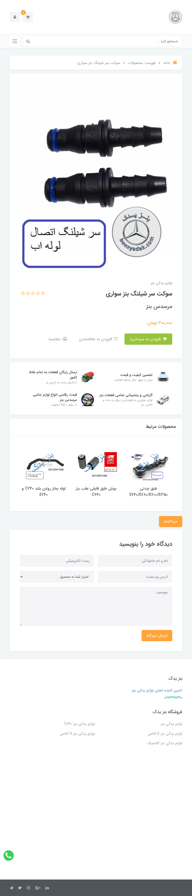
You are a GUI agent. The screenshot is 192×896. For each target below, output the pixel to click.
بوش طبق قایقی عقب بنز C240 (96, 491)
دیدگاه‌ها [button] (170, 522)
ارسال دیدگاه (156, 635)
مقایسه (55, 339)
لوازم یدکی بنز (171, 724)
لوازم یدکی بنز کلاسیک (165, 743)
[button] (27, 17)
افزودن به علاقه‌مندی (96, 339)
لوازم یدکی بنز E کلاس (165, 734)
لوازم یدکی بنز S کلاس (77, 734)
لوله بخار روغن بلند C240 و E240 (44, 491)
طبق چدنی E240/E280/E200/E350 (149, 491)
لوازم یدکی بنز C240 (79, 724)
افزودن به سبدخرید (146, 339)
